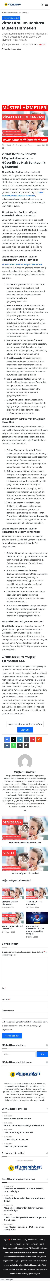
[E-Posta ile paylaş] (20, 745)
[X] (13, 739)
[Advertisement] (25, 78)
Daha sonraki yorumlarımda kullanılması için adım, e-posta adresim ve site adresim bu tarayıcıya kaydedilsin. (25, 1026)
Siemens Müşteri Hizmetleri (10, 903)
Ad (4, 988)
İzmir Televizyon (6, 1279)
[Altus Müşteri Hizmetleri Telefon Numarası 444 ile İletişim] (37, 918)
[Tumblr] (26, 739)
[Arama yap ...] (42, 5)
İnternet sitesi (8, 1011)
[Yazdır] (26, 745)
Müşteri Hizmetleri (21, 12)
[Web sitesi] (25, 810)
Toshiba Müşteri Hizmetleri (34, 903)
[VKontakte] (7, 745)
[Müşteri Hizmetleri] (12, 4)
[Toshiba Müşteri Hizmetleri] (37, 893)
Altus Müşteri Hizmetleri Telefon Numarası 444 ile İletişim (35, 930)
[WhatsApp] (13, 745)
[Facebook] (7, 739)
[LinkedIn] (20, 739)
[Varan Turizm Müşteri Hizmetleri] (13, 918)
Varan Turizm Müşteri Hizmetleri (12, 927)
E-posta (6, 999)
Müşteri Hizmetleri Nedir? (33, 1244)
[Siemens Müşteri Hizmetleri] (13, 893)
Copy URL (25, 730)
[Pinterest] (32, 739)
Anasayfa (8, 12)
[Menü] (46, 5)
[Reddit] (39, 739)
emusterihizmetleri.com (25, 1161)
